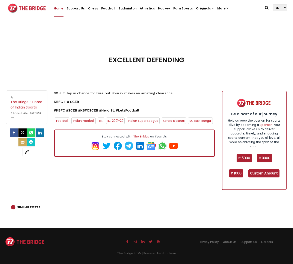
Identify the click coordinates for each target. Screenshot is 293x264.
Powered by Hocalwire (159, 253)
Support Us (76, 8)
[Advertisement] (146, 41)
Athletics (147, 8)
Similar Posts (28, 207)
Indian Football (83, 121)
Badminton (127, 8)
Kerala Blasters (174, 121)
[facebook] (14, 132)
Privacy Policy (209, 242)
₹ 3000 (264, 158)
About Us (229, 242)
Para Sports (183, 8)
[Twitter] (22, 132)
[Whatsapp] (31, 132)
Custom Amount (264, 173)
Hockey (164, 8)
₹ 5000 (244, 158)
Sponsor (266, 125)
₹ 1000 (236, 173)
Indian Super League (143, 121)
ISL (101, 121)
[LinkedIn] (39, 132)
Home (58, 8)
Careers (267, 242)
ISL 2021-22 (115, 121)
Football (108, 8)
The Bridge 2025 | (130, 253)
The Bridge (141, 136)
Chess (93, 8)
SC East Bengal (200, 121)
